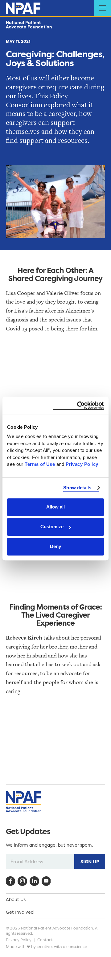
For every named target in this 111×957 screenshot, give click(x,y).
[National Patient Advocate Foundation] (23, 8)
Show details (77, 487)
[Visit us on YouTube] (46, 881)
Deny (55, 546)
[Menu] (102, 8)
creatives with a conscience (62, 946)
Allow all (55, 506)
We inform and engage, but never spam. (49, 845)
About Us (16, 899)
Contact (45, 939)
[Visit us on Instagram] (22, 881)
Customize (52, 526)
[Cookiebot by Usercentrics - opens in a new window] (78, 405)
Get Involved (20, 912)
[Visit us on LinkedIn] (34, 881)
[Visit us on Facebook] (10, 881)
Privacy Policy (18, 939)
